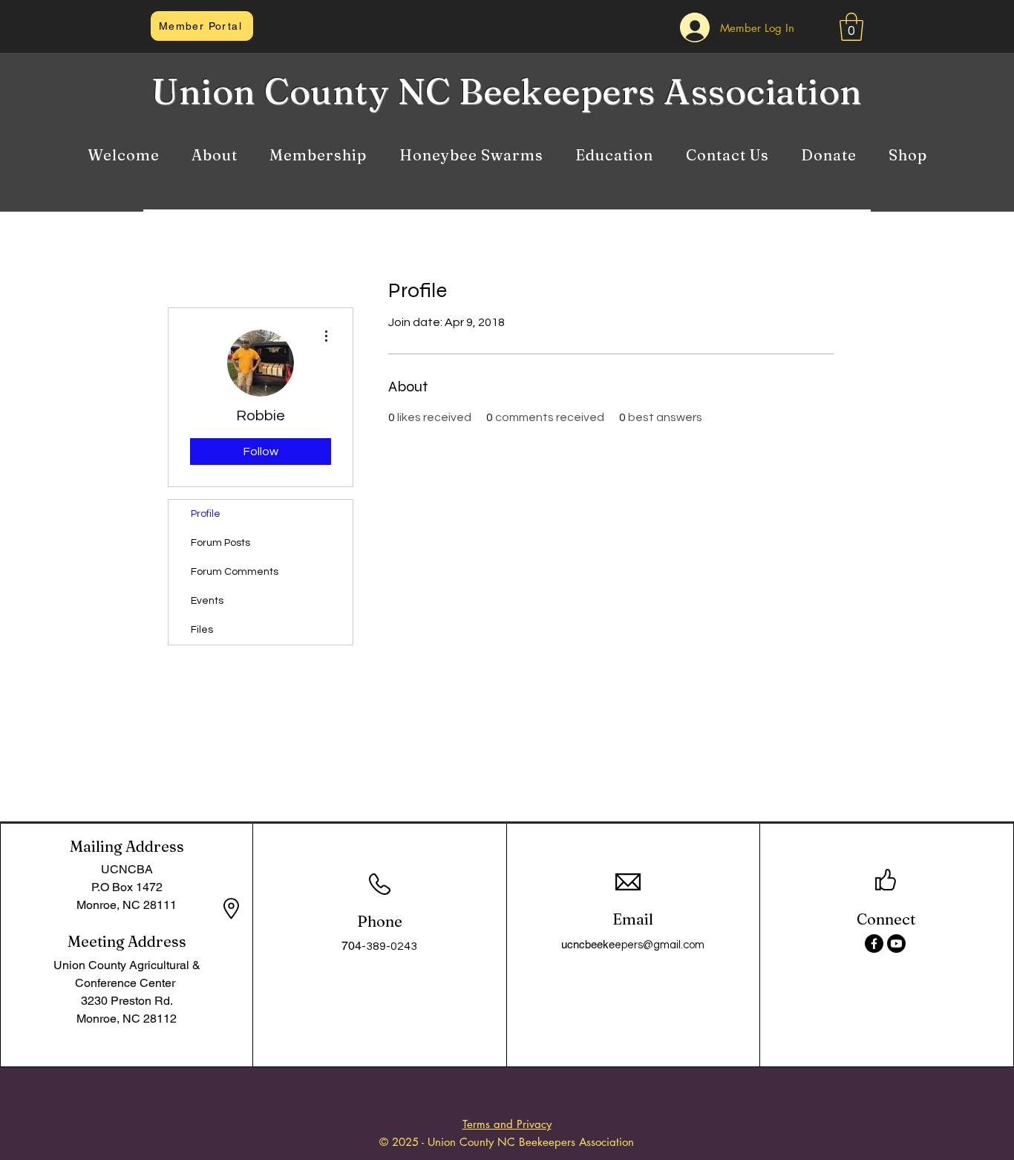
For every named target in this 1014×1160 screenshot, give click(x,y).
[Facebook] (874, 943)
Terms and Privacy (507, 1124)
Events (207, 601)
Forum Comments (234, 572)
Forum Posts (220, 543)
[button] (851, 27)
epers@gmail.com (659, 945)
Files (202, 630)
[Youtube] (896, 943)
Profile (205, 514)
